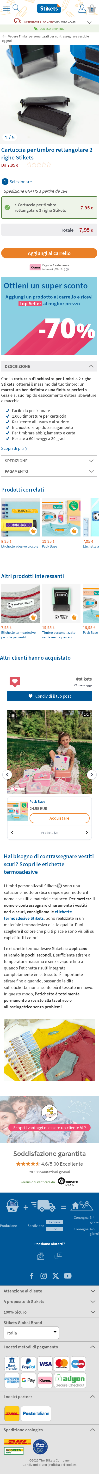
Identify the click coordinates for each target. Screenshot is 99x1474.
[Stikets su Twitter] (56, 1276)
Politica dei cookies (62, 1464)
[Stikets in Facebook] (31, 1276)
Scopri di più (12, 448)
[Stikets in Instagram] (43, 1276)
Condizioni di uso (35, 1464)
